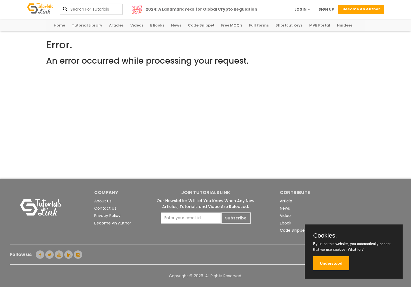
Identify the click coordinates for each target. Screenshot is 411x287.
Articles (116, 25)
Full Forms (259, 25)
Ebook (285, 223)
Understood (331, 263)
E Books (157, 25)
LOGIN (300, 9)
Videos (136, 25)
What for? (355, 249)
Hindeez (345, 25)
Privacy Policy (107, 215)
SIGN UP (326, 9)
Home (59, 25)
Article (286, 201)
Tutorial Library (87, 25)
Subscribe (236, 218)
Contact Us (105, 208)
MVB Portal (319, 25)
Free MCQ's (231, 25)
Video (285, 215)
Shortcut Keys (289, 25)
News (176, 25)
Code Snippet (201, 25)
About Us (103, 201)
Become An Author (112, 223)
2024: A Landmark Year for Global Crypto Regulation (201, 9)
